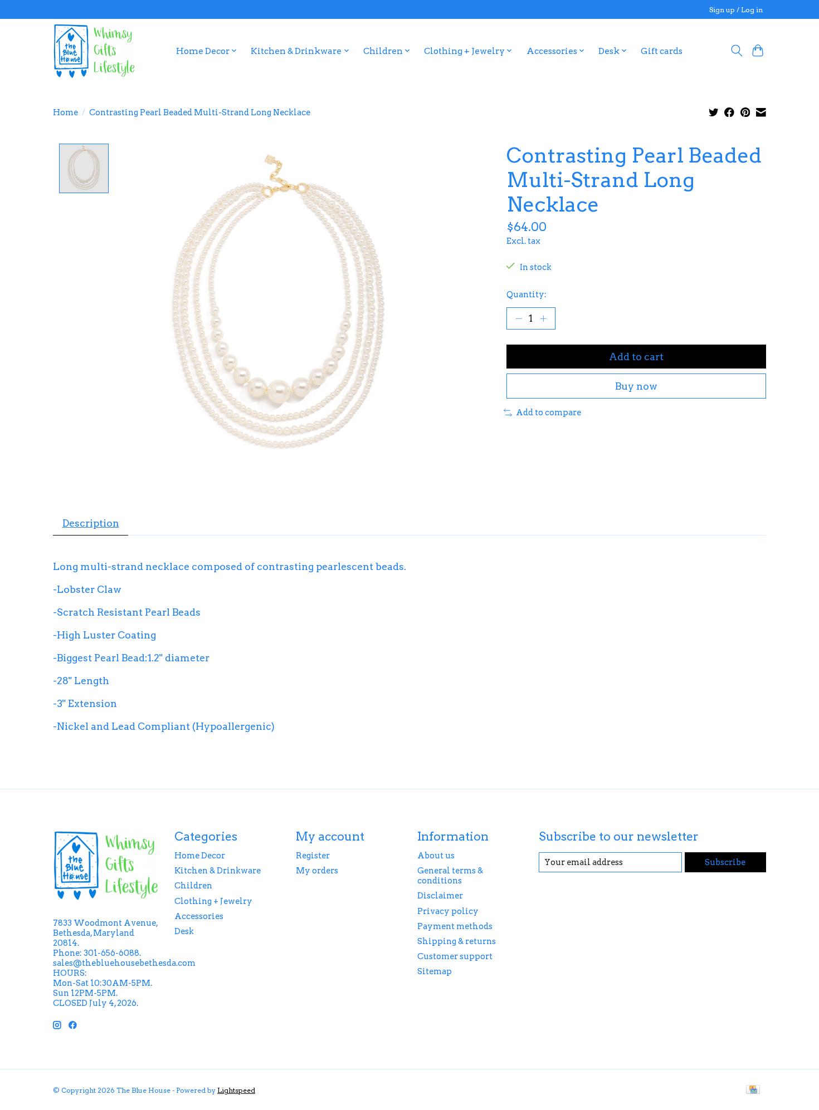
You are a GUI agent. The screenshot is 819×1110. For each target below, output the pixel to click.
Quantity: (526, 294)
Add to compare (548, 412)
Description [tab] (90, 523)
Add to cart (636, 356)
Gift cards (661, 51)
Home (65, 112)
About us (436, 856)
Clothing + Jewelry (213, 901)
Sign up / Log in (736, 10)
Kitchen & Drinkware (217, 871)
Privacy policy (448, 911)
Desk (184, 931)
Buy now (636, 386)
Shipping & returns (456, 941)
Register (313, 856)
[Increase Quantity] (543, 318)
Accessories (198, 916)
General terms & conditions (450, 876)
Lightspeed (236, 1090)
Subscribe (725, 862)
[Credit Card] (753, 1090)
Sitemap (434, 971)
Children (193, 886)
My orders (317, 871)
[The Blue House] (94, 50)
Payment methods (455, 926)
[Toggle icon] (736, 51)
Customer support (455, 956)
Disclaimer (440, 896)
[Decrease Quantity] (518, 318)
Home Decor (199, 856)
